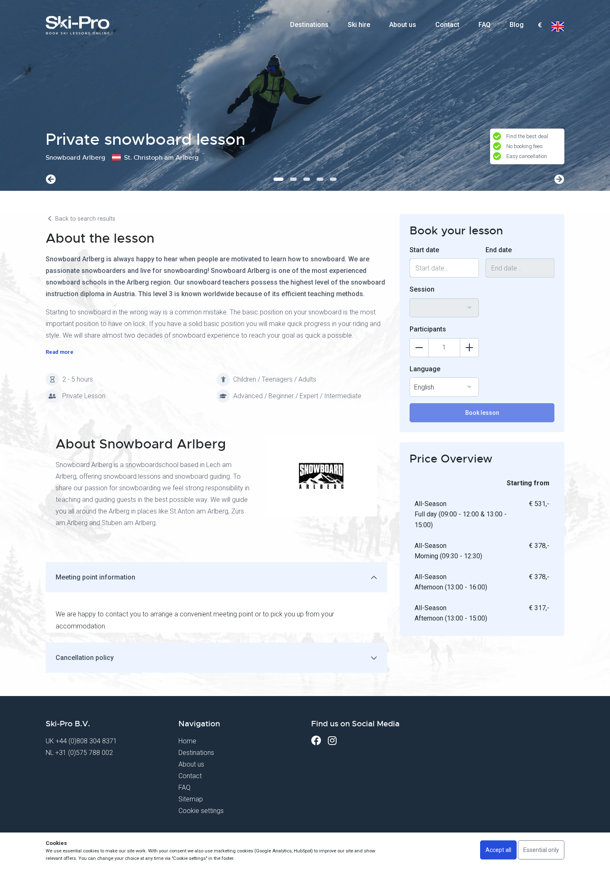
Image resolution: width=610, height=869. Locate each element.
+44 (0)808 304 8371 (86, 741)
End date (499, 250)
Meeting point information (95, 577)
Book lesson (482, 412)
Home (187, 741)
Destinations (309, 25)
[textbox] (539, 25)
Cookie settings (201, 811)
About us (402, 25)
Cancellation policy (85, 658)
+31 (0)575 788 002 (84, 753)
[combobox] (539, 25)
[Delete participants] (419, 347)
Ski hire (359, 25)
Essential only (541, 850)
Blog (517, 25)
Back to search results (84, 218)
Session (422, 289)
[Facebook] (316, 740)
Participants (428, 329)
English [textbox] (424, 387)
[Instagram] (332, 740)
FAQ (484, 25)
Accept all (498, 850)
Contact (447, 25)
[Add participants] (469, 347)
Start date (424, 250)
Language (425, 369)
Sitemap (190, 799)
